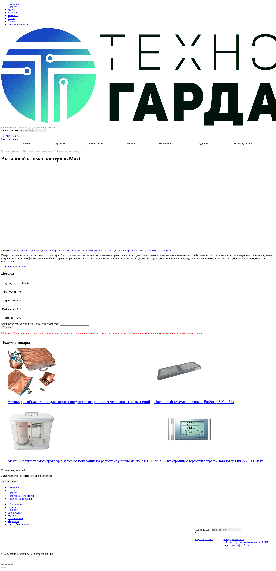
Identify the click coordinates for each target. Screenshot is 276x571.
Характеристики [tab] (17, 266)
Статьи (11, 18)
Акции (11, 21)
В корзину (7, 327)
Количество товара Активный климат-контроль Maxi (30, 323)
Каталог (27, 144)
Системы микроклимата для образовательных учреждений (143, 250)
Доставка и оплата (18, 24)
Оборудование (15, 504)
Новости (12, 6)
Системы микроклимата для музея (97, 250)
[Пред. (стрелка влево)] (2, 567)
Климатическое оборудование (71, 151)
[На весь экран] (5, 564)
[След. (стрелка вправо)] (5, 567)
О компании (14, 4)
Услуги (11, 9)
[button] (152, 402)
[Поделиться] (9, 564)
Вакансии (13, 12)
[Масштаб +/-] (2, 564)
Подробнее (201, 333)
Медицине (202, 144)
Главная (5, 151)
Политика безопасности (21, 495)
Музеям (131, 144)
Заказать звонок (10, 139)
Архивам (60, 144)
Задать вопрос (10, 481)
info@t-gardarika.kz (234, 539)
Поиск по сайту (9, 130)
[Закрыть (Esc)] (12, 564)
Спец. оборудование (242, 144)
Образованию (166, 144)
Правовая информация (20, 498)
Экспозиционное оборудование (38, 151)
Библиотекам (96, 144)
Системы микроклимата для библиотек (61, 250)
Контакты (13, 15)
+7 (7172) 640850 (10, 136)
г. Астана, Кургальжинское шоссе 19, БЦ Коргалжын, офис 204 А (246, 544)
